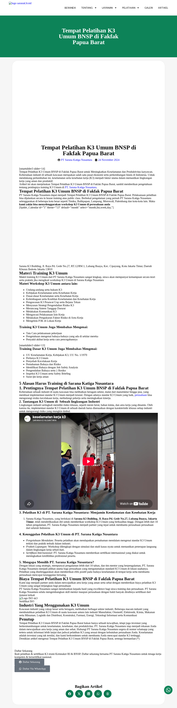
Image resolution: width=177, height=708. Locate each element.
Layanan (107, 7)
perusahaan (141, 395)
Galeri (149, 7)
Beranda (70, 7)
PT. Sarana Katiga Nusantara (80, 187)
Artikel (163, 7)
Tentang (87, 7)
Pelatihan (128, 7)
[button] (69, 694)
